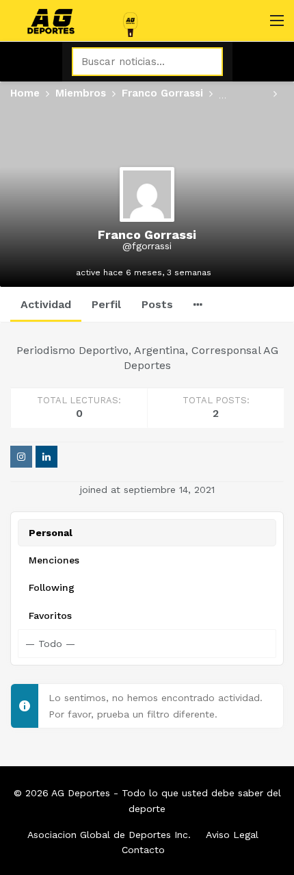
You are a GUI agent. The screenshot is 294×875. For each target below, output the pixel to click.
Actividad (46, 304)
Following (52, 587)
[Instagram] (21, 457)
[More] (198, 305)
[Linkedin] (46, 457)
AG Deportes (80, 792)
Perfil (106, 304)
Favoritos (50, 615)
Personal (50, 532)
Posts (157, 304)
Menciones (54, 560)
